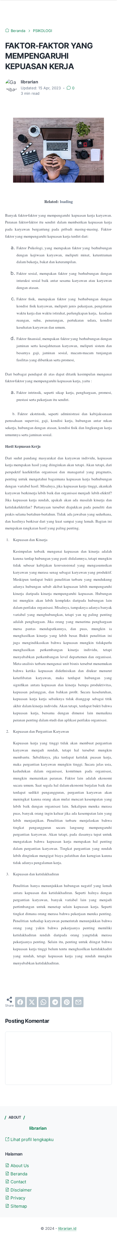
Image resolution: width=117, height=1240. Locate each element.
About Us (19, 1165)
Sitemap (18, 1206)
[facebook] (20, 1002)
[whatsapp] (43, 1002)
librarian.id (67, 1228)
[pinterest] (67, 1002)
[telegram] (55, 1002)
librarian (38, 1128)
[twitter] (32, 1002)
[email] (78, 1002)
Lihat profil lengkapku (31, 1139)
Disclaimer (20, 1190)
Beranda (18, 1173)
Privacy (17, 1198)
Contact (17, 1181)
